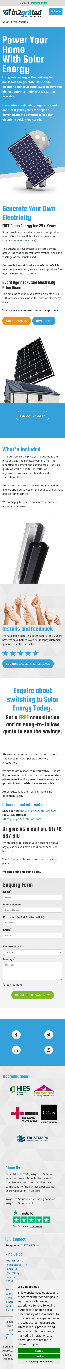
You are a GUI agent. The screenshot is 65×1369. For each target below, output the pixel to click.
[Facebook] (16, 1034)
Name (7, 892)
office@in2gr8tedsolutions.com (21, 819)
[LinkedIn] (16, 1050)
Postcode (23, 917)
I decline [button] (39, 1356)
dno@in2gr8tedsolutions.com (38, 811)
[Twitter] (48, 1034)
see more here (26, 240)
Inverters (44, 321)
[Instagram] (48, 1050)
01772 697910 (30, 1245)
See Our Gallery (32, 415)
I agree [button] (39, 1350)
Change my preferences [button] (39, 1361)
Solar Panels (16, 321)
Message (9, 959)
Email (7, 930)
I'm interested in (13, 946)
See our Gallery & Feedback (28, 663)
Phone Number (12, 904)
